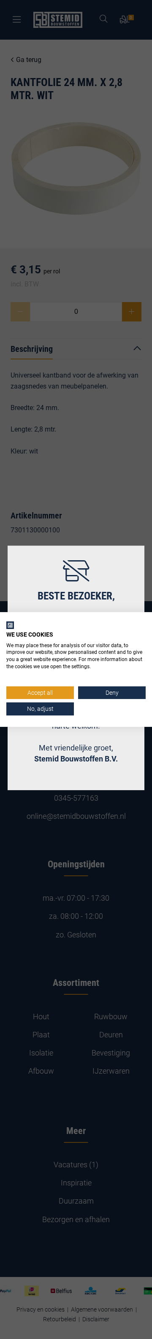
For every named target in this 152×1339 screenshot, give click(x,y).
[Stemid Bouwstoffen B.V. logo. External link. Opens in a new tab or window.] (10, 625)
